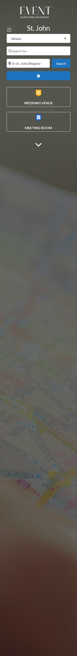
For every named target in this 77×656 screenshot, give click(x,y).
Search (63, 63)
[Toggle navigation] (9, 30)
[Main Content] (38, 144)
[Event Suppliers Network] (35, 13)
